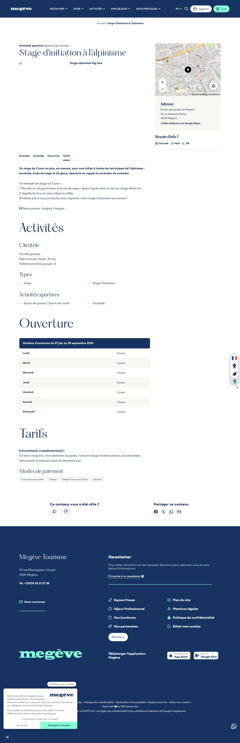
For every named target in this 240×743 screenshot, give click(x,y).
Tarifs (66, 156)
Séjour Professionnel (129, 609)
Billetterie (118, 637)
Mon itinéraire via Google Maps (181, 123)
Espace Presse (124, 600)
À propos (24, 156)
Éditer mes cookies (187, 626)
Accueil (101, 23)
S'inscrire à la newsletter (124, 576)
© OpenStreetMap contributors (204, 94)
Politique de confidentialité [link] (99, 702)
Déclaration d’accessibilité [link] (131, 702)
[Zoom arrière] (162, 88)
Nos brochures (125, 618)
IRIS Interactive (129, 706)
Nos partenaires (126, 626)
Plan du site (181, 600)
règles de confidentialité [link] (113, 711)
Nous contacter (34, 602)
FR (177, 9)
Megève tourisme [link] (157, 702)
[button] (186, 9)
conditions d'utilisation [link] (146, 711)
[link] (178, 655)
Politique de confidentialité (193, 618)
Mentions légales (185, 609)
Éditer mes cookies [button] (179, 702)
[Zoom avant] (162, 81)
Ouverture (53, 156)
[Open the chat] (234, 726)
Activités (38, 156)
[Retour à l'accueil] (21, 9)
